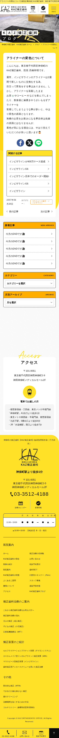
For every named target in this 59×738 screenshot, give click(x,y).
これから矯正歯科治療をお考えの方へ (18, 610)
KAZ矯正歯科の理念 (11, 559)
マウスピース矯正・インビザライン (41, 202)
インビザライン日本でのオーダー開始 (28, 176)
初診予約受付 (35, 564)
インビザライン (22, 77)
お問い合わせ (35, 559)
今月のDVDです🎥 (15, 234)
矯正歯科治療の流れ (11, 616)
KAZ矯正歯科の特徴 (11, 575)
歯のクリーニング (10, 697)
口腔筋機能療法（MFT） (13, 632)
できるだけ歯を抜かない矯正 (15, 691)
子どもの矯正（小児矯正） (14, 626)
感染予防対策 (35, 586)
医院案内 (6, 570)
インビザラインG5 (18, 183)
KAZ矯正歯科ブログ (38, 591)
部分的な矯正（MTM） (12, 686)
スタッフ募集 (35, 580)
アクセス (6, 591)
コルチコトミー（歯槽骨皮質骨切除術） (19, 707)
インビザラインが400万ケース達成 (27, 161)
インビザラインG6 (18, 169)
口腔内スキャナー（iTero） (40, 575)
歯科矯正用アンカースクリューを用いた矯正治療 (23, 667)
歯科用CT (33, 570)
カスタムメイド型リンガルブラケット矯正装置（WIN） (25, 656)
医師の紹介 (7, 564)
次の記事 (45, 211)
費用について (8, 586)
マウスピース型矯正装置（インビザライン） (21, 661)
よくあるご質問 (9, 580)
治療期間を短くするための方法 (16, 702)
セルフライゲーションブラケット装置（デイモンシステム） (27, 651)
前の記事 (13, 211)
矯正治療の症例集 (37, 553)
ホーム (6, 553)
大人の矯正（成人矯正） (13, 621)
